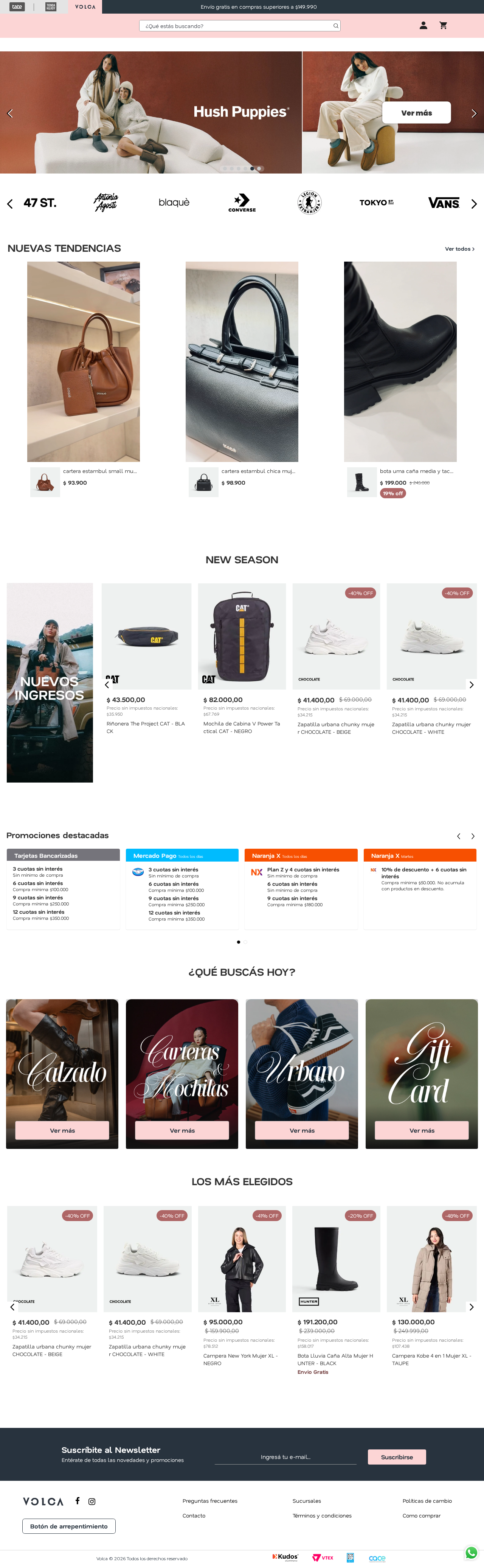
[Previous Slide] (9, 113)
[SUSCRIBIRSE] (397, 1457)
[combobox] (240, 25)
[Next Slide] (475, 113)
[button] (225, 168)
